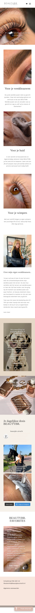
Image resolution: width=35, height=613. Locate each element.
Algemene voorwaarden (11, 588)
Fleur (13, 336)
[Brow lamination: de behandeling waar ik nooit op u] (18, 487)
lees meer (13, 566)
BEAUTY (14, 338)
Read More (17, 363)
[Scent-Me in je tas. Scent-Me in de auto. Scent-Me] (18, 458)
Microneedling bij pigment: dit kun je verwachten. (17, 331)
